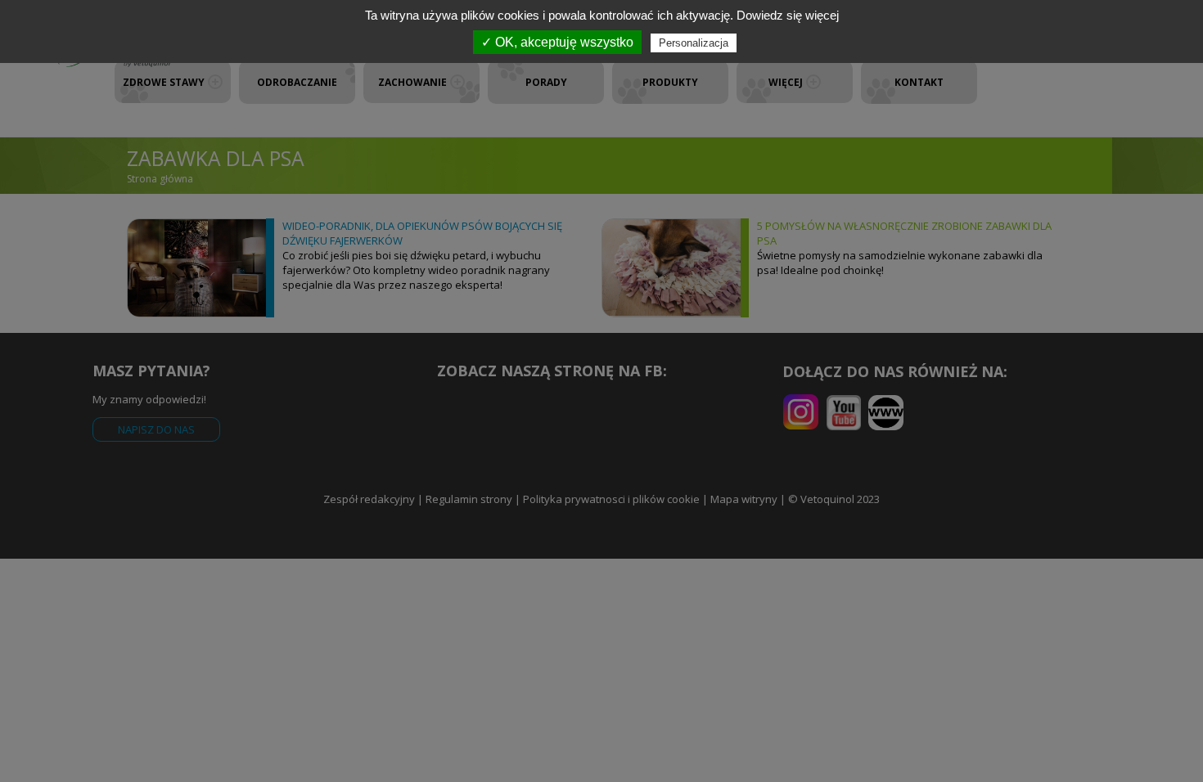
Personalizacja (693, 43)
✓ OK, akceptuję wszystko (557, 42)
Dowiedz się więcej (788, 15)
